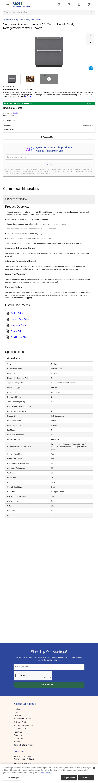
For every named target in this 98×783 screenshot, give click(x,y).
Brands (17, 741)
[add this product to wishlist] (90, 42)
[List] (59, 4)
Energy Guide (17, 331)
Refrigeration (18, 20)
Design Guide (17, 313)
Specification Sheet (19, 337)
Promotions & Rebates (23, 719)
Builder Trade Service (23, 725)
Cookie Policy (45, 773)
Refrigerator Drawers (33, 20)
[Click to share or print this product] (90, 36)
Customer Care (20, 728)
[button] (8, 4)
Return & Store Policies (24, 745)
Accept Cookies (69, 778)
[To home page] (22, 4)
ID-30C (12, 115)
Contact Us (18, 738)
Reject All (86, 778)
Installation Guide (18, 325)
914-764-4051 (26, 763)
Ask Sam (49, 164)
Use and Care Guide (20, 319)
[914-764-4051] (79, 4)
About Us (18, 732)
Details (89, 103)
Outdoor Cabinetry (22, 722)
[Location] (69, 4)
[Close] (94, 768)
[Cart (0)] (89, 4)
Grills (16, 712)
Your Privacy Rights (11, 778)
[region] (49, 773)
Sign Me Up (47, 684)
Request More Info (50, 137)
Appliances (7, 20)
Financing (18, 735)
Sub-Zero (16, 113)
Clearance (18, 715)
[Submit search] (91, 12)
